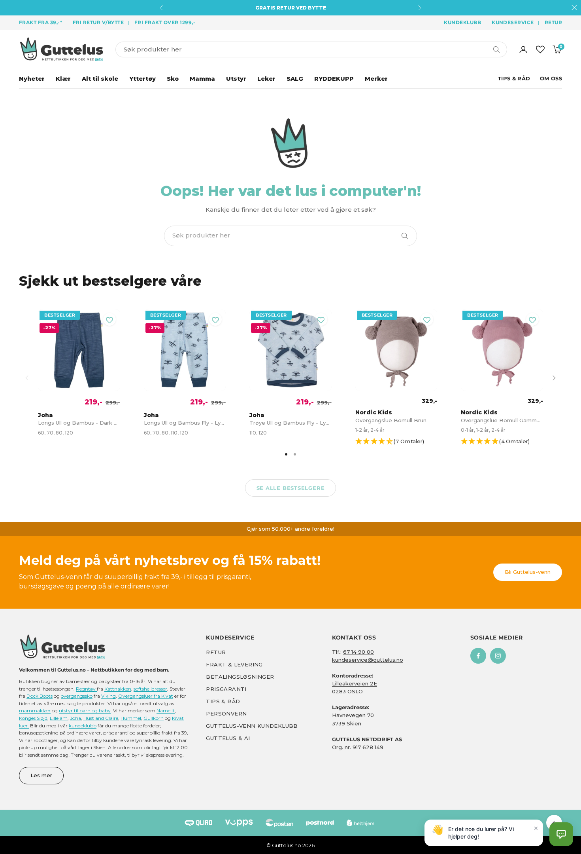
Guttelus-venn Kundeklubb (252, 726)
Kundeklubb (462, 22)
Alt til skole (100, 78)
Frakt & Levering (234, 664)
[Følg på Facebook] (478, 656)
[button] (399, 441)
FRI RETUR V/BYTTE (98, 22)
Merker (376, 78)
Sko (173, 78)
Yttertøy (142, 78)
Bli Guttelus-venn (528, 572)
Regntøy (86, 689)
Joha (75, 718)
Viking (108, 696)
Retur (553, 22)
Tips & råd (223, 701)
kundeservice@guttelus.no (367, 660)
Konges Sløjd (33, 718)
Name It (166, 711)
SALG (295, 78)
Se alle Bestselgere (291, 488)
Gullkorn (153, 718)
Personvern (226, 713)
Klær (63, 78)
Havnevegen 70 (353, 715)
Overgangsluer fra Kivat (145, 696)
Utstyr (236, 78)
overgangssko (76, 696)
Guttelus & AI (228, 738)
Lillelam (59, 718)
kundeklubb (82, 726)
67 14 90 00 (358, 652)
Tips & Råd (514, 78)
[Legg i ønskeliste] (109, 319)
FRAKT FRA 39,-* (40, 22)
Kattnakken (117, 689)
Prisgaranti (226, 689)
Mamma (202, 78)
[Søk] (405, 236)
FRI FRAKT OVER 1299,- (164, 22)
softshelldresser (150, 689)
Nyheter (32, 78)
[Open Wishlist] (540, 49)
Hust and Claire (100, 718)
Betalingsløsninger (240, 677)
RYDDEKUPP (334, 78)
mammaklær (35, 711)
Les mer (41, 775)
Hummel (131, 718)
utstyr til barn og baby (85, 711)
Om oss (551, 78)
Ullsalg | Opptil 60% (290, 8)
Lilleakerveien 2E (354, 683)
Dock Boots (39, 696)
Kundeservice (513, 22)
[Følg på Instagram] (498, 656)
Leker (266, 78)
